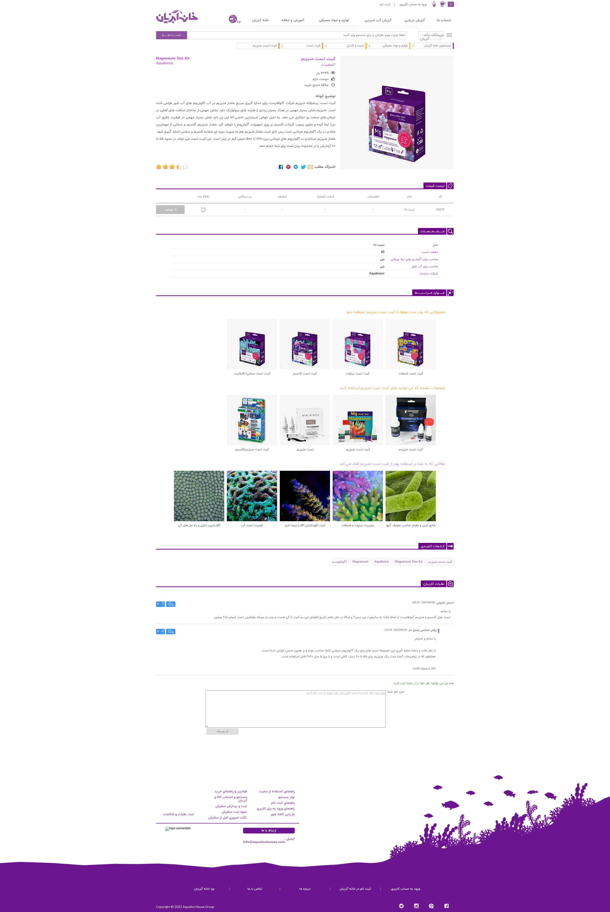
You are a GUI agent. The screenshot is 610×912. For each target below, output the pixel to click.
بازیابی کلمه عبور (282, 814)
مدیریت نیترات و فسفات (358, 525)
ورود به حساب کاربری (413, 4)
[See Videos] (431, 906)
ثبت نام (385, 4)
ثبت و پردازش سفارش (231, 806)
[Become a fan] (446, 906)
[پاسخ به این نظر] (171, 604)
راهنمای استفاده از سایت (277, 791)
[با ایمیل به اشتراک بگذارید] (311, 167)
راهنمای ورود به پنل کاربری (276, 808)
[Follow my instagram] (416, 906)
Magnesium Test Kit (172, 58)
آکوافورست (339, 562)
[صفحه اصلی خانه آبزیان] (177, 23)
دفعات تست (430, 252)
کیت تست (313, 46)
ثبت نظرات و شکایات (178, 814)
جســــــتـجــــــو (171, 35)
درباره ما (305, 889)
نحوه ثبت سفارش (234, 812)
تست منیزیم (305, 449)
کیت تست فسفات (411, 374)
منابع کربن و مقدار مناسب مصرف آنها (411, 525)
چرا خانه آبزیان (204, 889)
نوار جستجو (286, 797)
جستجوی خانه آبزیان (437, 46)
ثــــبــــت (222, 731)
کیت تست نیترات (358, 374)
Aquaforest (164, 63)
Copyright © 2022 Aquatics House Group (185, 907)
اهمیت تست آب (252, 525)
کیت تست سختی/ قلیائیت (252, 374)
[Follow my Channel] (401, 906)
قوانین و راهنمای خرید (230, 791)
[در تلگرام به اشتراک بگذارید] (296, 167)
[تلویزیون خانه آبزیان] (231, 20)
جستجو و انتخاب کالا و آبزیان (230, 799)
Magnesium (360, 562)
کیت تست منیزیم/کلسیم (252, 449)
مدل (435, 245)
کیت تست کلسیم (305, 374)
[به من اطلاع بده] (204, 210)
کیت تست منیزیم (411, 449)
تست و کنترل (355, 46)
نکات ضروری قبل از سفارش (227, 817)
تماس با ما (255, 889)
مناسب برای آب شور (425, 266)
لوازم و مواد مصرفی (395, 46)
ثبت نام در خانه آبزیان (355, 889)
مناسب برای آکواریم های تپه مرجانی (414, 259)
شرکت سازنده (429, 274)
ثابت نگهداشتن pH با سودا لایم (305, 525)
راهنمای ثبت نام (283, 803)
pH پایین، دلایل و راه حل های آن (199, 525)
